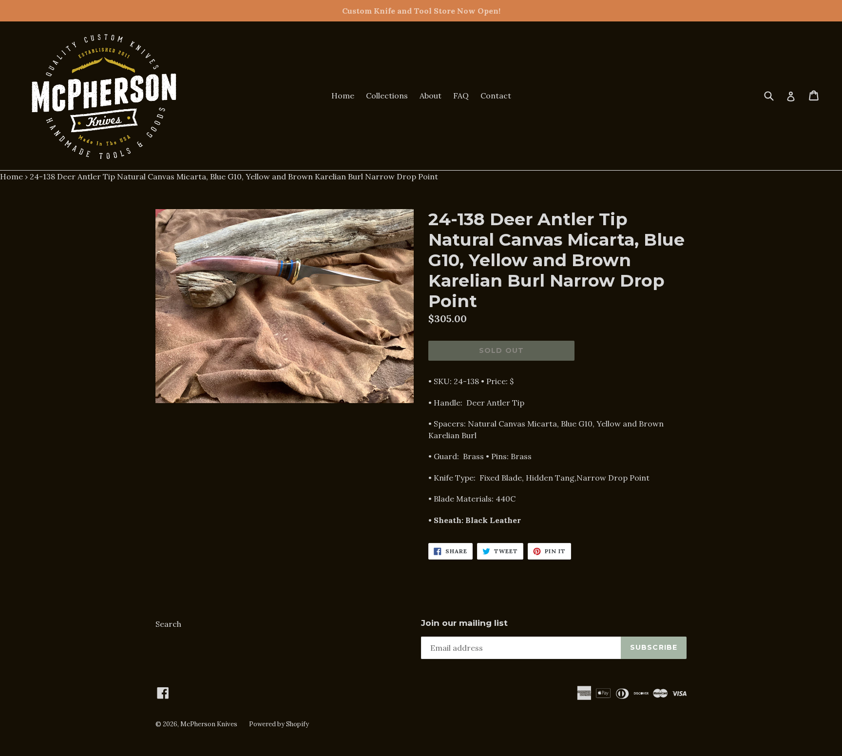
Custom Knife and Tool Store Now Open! (421, 11)
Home (342, 95)
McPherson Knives (208, 724)
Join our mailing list (464, 623)
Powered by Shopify (279, 724)
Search (168, 624)
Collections (387, 95)
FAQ (461, 95)
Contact (495, 95)
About (430, 95)
